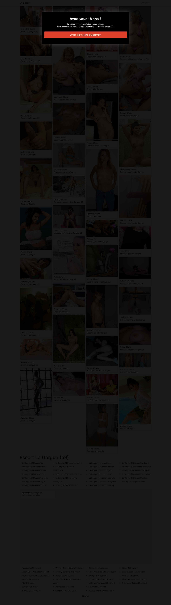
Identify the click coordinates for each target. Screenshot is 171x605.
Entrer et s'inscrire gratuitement (85, 35)
